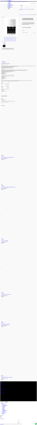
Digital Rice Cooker (4, 404)
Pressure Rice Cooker (5, 405)
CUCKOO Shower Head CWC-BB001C (6, 294)
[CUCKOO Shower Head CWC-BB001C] (13, 267)
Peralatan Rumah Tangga (3, 158)
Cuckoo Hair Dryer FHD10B (4, 240)
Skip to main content (5, 0)
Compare (23, 32)
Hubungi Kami (2, 393)
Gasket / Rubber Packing (5, 410)
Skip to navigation (2, 0)
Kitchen (2, 382)
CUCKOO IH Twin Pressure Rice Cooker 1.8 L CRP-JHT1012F (25, 14)
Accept (2, 424)
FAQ (1, 387)
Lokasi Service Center (5, 412)
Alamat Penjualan (10, 7)
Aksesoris (2, 385)
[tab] (3, 61)
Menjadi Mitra (2, 392)
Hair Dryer (4, 408)
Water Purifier (7, 325)
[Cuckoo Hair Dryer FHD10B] (13, 213)
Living (2, 383)
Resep (9, 8)
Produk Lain (4, 409)
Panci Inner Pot (4, 411)
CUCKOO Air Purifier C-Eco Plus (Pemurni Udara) (7, 157)
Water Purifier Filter (10, 5)
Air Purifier (10, 1)
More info (1, 424)
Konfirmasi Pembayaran (3, 388)
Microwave (10, 3)
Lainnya (7, 295)
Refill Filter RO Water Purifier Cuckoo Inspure (6, 377)
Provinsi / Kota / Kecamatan (3, 91)
